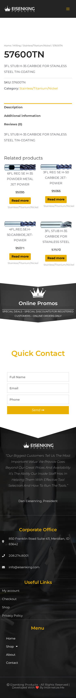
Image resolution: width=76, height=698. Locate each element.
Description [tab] (13, 107)
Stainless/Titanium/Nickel (37, 45)
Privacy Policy (12, 615)
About (10, 655)
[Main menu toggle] (68, 9)
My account (10, 591)
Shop (6, 607)
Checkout (9, 599)
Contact (12, 663)
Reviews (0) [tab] (13, 124)
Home (7, 45)
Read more (20, 200)
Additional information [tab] (22, 116)
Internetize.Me (54, 687)
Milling (17, 45)
